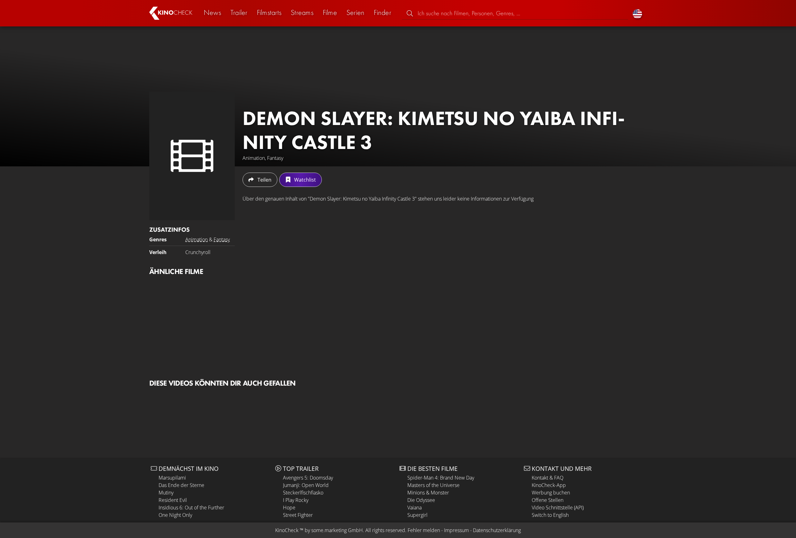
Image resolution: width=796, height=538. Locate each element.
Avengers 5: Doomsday (308, 478)
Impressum (456, 530)
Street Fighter (298, 515)
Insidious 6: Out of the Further (191, 507)
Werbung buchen (551, 492)
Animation (196, 239)
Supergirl (417, 515)
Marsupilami (172, 478)
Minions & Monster (428, 492)
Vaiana (414, 507)
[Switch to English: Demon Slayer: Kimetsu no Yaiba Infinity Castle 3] (637, 13)
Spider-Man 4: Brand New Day (440, 478)
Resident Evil (173, 500)
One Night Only (175, 515)
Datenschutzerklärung (497, 530)
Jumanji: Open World (306, 485)
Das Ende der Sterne (181, 485)
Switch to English (550, 515)
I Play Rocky (295, 500)
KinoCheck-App (549, 485)
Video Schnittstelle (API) (558, 507)
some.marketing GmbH (337, 530)
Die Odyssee (421, 500)
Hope (289, 507)
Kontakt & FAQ (547, 478)
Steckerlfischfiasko (303, 492)
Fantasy (222, 239)
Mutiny (166, 492)
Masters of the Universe (433, 485)
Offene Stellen (547, 500)
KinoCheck (286, 530)
